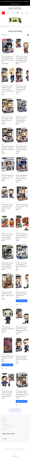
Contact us (4, 429)
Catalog (4, 420)
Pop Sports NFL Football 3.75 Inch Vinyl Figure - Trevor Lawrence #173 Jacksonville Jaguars (7, 265)
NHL (16, 354)
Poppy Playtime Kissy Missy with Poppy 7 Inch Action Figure (8, 358)
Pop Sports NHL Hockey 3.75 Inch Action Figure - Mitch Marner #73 (21, 294)
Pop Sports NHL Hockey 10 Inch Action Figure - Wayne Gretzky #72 (22, 206)
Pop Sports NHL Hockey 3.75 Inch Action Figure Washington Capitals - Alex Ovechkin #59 (22, 329)
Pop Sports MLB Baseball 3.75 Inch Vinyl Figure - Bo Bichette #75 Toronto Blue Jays (8, 59)
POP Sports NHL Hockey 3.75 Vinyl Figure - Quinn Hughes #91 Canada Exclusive (7, 207)
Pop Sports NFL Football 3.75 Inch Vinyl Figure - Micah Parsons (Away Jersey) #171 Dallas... (21, 119)
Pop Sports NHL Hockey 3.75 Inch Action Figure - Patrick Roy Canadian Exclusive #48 (21, 88)
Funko (3, 55)
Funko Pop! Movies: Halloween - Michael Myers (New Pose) (8, 328)
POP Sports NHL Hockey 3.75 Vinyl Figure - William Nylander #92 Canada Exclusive (7, 119)
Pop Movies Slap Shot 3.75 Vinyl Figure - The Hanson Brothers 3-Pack (8, 177)
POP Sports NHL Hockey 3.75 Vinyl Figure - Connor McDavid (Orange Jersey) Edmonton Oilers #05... (21, 59)
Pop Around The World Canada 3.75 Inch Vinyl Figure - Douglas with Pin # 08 (8, 294)
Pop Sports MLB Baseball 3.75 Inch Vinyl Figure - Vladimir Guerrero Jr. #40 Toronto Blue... (21, 178)
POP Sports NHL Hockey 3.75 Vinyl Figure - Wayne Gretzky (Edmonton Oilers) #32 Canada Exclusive (22, 393)
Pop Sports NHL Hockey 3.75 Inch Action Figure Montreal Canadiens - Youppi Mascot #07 (7, 236)
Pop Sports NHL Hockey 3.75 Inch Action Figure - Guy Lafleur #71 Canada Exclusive (21, 148)
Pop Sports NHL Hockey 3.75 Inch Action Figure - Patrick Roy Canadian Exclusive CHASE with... (7, 393)
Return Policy (5, 425)
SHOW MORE (15, 410)
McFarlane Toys (5, 354)
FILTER (5, 35)
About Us (4, 422)
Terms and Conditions (7, 427)
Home (2, 26)
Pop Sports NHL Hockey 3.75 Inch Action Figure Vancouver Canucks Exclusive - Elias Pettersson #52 (8, 89)
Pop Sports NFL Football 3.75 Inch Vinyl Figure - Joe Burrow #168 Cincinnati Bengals (22, 236)
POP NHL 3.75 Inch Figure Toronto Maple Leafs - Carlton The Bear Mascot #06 (21, 265)
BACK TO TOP (15, 456)
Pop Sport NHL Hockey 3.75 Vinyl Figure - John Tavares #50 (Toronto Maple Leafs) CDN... (8, 148)
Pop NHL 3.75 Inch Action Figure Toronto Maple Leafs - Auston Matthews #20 (21, 358)
